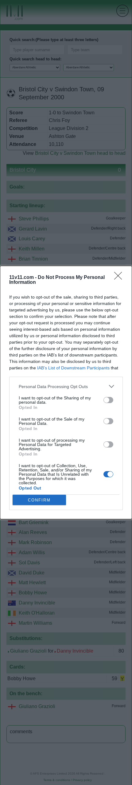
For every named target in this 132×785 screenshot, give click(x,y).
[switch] (108, 400)
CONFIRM (39, 500)
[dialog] (66, 392)
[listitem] (66, 386)
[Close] (120, 278)
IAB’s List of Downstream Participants (73, 367)
